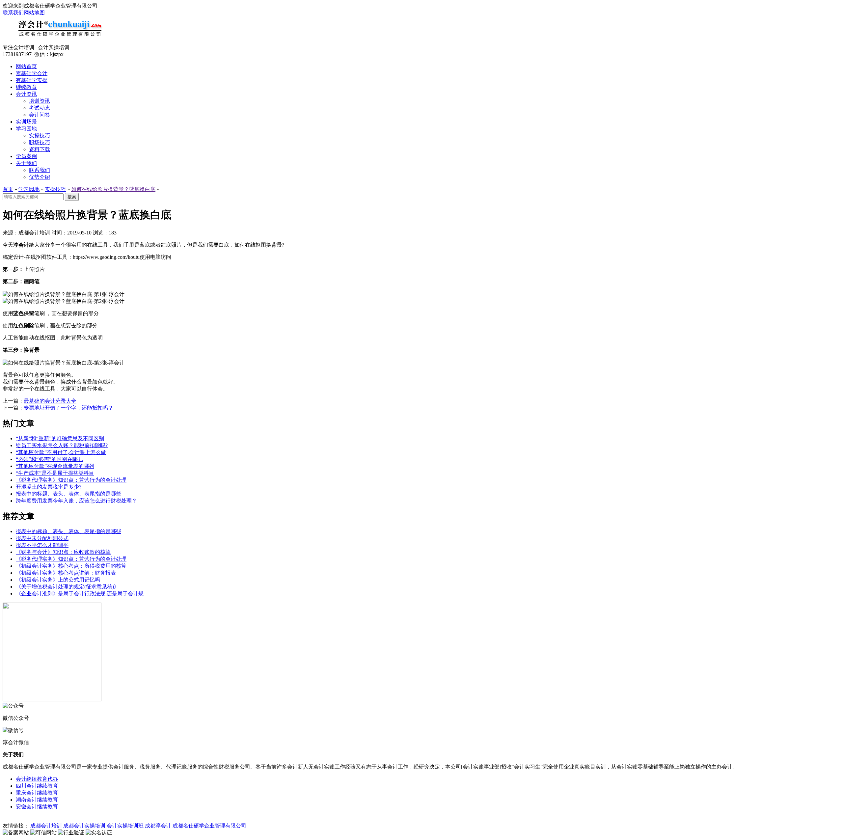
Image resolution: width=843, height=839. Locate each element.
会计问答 (39, 115)
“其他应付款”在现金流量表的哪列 (55, 466)
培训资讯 (39, 101)
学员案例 (26, 156)
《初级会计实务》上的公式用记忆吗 (58, 579)
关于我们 (26, 163)
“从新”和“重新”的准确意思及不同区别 (60, 438)
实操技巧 (39, 135)
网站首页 (26, 66)
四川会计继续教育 (37, 786)
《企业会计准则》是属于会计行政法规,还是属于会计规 (80, 593)
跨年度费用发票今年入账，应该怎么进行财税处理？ (76, 500)
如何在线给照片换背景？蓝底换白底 (113, 189)
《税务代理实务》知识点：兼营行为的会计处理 (71, 480)
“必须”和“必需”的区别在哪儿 (49, 459)
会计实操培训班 (125, 825)
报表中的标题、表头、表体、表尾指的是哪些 (68, 494)
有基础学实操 (31, 80)
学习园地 (26, 128)
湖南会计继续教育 (37, 799)
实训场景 (26, 121)
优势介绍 (39, 177)
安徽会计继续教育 (37, 806)
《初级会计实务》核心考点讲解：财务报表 (66, 573)
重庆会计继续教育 (37, 793)
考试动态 (39, 108)
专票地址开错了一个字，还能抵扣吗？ (68, 408)
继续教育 (26, 87)
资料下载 (39, 149)
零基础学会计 (31, 73)
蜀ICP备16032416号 (122, 819)
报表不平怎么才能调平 (42, 545)
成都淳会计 (158, 825)
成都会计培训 (46, 825)
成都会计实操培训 (84, 825)
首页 (8, 189)
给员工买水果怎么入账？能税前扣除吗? (62, 445)
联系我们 (13, 12)
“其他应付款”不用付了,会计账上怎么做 (61, 452)
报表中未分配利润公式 (42, 538)
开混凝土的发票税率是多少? (48, 487)
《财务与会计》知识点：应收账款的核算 (63, 552)
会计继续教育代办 (37, 779)
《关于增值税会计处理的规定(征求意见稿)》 (67, 586)
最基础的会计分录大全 (50, 401)
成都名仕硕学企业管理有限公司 (209, 825)
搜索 (72, 196)
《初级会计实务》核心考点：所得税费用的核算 (71, 566)
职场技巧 (39, 142)
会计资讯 (26, 94)
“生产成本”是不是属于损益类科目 (55, 473)
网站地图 (34, 12)
